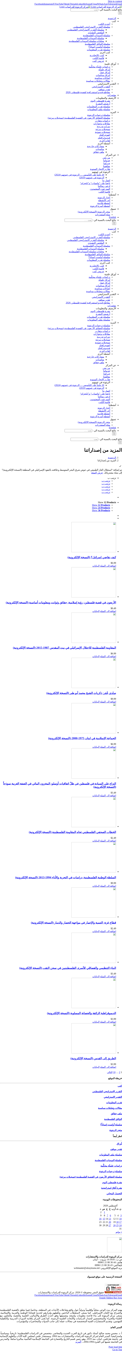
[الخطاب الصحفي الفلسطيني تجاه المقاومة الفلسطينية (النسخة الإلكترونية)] (58, 812)
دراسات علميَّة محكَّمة (111, 1166)
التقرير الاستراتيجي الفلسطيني (107, 1091)
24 (120, 1225)
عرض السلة (97, 472)
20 (110, 1222)
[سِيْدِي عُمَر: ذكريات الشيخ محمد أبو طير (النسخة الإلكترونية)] (58, 673)
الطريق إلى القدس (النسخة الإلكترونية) (93, 1058)
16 (100, 1219)
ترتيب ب (106, 481)
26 (114, 1225)
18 (117, 1222)
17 (120, 1222)
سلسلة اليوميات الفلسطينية (108, 1160)
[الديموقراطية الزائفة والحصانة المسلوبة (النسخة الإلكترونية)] (58, 993)
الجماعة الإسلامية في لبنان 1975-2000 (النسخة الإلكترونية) (82, 738)
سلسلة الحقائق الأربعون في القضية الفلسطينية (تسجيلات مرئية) (91, 1177)
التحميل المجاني (114, 1193)
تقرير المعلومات (114, 1102)
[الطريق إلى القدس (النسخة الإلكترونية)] (58, 1038)
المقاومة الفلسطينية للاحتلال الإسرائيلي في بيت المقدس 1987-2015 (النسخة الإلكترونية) (64, 647)
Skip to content (115, 1)
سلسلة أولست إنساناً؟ (111, 1124)
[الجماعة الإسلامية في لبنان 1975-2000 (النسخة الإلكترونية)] (58, 718)
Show (101, 505)
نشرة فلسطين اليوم (112, 1182)
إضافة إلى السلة (108, 566)
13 (110, 1219)
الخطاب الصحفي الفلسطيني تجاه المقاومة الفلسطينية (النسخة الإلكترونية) (72, 832)
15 (104, 1219)
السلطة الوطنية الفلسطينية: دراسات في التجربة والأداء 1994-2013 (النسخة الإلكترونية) (65, 877)
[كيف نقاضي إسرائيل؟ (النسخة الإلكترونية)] (58, 537)
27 (110, 1225)
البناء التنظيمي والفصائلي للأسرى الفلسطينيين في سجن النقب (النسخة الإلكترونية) (67, 968)
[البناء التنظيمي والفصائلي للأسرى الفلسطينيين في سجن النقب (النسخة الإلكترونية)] (58, 948)
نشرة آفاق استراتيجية (111, 1188)
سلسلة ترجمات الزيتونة (110, 1171)
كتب (120, 1086)
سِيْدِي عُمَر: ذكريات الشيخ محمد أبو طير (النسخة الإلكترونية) (81, 693)
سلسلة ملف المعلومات (110, 1154)
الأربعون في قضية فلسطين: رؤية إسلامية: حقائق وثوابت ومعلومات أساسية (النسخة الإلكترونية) (61, 602)
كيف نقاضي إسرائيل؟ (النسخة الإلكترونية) (92, 557)
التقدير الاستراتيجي (113, 1097)
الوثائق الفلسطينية (113, 1119)
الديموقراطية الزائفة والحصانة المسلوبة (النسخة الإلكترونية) (81, 1013)
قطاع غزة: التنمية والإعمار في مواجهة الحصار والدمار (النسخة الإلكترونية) (73, 922)
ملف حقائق (116, 1113)
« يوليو (119, 1232)
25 (117, 1225)
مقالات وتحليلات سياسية (110, 1108)
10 (114, 1072)
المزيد (78, 1342)
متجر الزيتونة (115, 1130)
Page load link (115, 1347)
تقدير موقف (116, 1149)
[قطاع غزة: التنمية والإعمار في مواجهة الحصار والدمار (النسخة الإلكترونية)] (58, 902)
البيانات (96, 566)
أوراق (119, 1143)
